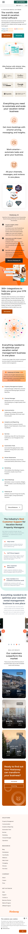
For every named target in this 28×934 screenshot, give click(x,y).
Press (3, 883)
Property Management (8, 821)
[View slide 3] (14, 644)
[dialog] (14, 925)
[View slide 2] (11, 644)
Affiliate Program (6, 905)
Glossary (4, 865)
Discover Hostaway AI (14, 260)
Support (4, 894)
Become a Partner (6, 900)
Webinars (4, 857)
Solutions (6, 817)
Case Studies (5, 855)
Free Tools (4, 868)
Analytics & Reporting (7, 826)
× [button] (26, 918)
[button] (14, 928)
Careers (4, 880)
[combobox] (24, 918)
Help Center (5, 860)
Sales (3, 892)
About (3, 877)
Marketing (4, 835)
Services (4, 832)
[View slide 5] (19, 644)
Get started (20, 2)
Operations (5, 840)
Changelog (5, 863)
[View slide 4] (16, 644)
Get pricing (19, 35)
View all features (13, 507)
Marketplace (5, 852)
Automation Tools (6, 829)
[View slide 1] (8, 644)
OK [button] (22, 931)
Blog (3, 849)
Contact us (5, 897)
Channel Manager (6, 837)
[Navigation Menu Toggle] (3, 2)
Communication (6, 824)
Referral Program (6, 903)
